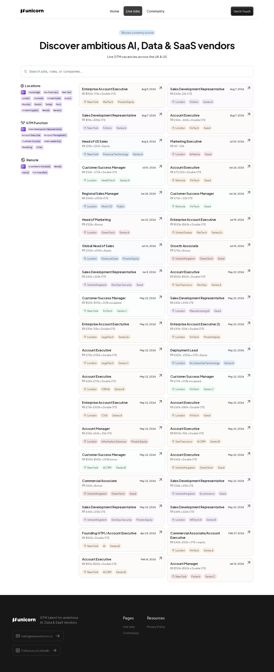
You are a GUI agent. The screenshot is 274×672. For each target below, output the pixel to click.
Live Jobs (129, 626)
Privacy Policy (156, 626)
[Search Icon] (137, 71)
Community (131, 632)
